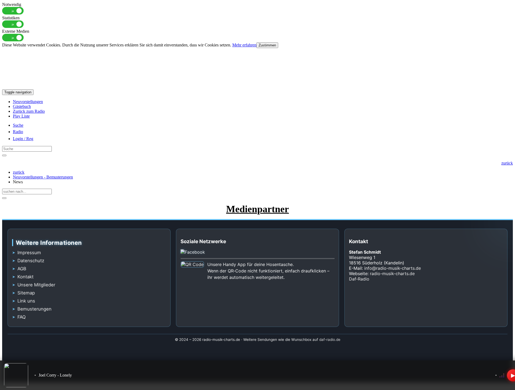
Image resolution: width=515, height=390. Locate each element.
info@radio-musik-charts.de (392, 268)
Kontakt (25, 276)
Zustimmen (267, 45)
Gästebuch (22, 106)
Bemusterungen (34, 309)
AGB (21, 268)
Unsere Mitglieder (36, 284)
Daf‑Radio (359, 279)
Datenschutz (30, 260)
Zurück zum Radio (29, 111)
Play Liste (21, 116)
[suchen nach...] (4, 198)
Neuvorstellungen (28, 101)
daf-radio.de (329, 339)
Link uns (26, 301)
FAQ (21, 317)
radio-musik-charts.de (392, 273)
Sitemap (26, 293)
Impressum (29, 252)
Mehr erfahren (244, 45)
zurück (18, 172)
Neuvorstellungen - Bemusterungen (43, 177)
